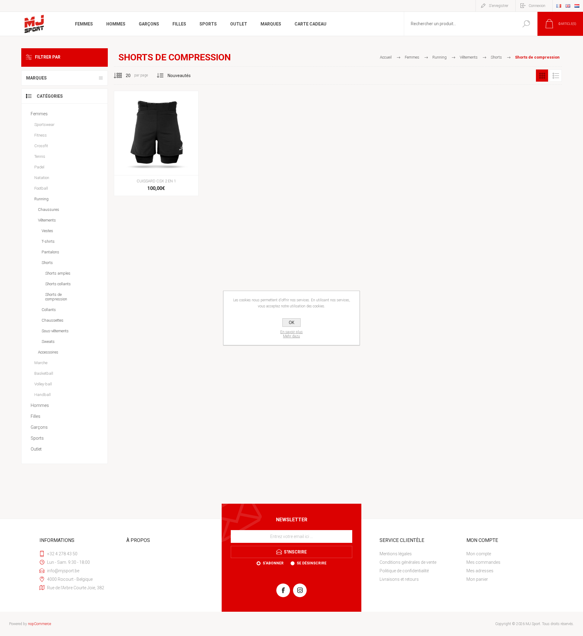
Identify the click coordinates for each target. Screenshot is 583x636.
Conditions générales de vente (408, 562)
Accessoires (48, 352)
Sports (37, 438)
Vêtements (47, 220)
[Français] (558, 6)
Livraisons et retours (399, 579)
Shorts (47, 262)
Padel (39, 167)
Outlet (36, 449)
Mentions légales (396, 553)
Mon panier (477, 579)
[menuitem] (421, 554)
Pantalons (50, 252)
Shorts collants (58, 284)
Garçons (39, 427)
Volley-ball (43, 384)
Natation (41, 177)
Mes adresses (479, 570)
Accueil (386, 57)
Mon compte (478, 553)
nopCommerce (39, 624)
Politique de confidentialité (404, 570)
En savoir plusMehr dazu (291, 334)
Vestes (47, 230)
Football (41, 188)
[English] (567, 6)
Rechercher (526, 24)
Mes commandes (483, 562)
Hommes (40, 405)
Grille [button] (542, 75)
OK (291, 322)
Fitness (40, 135)
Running (41, 199)
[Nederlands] (576, 6)
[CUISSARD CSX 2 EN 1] (156, 143)
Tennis (39, 156)
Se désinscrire (311, 563)
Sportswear (44, 124)
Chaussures (48, 209)
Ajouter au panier (156, 159)
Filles (35, 416)
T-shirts (48, 241)
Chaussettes (52, 320)
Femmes (39, 113)
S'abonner (273, 563)
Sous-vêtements (55, 331)
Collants (49, 309)
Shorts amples (57, 273)
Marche (40, 362)
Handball (42, 394)
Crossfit (41, 146)
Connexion (537, 6)
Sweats (48, 341)
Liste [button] (556, 75)
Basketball (43, 373)
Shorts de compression (56, 296)
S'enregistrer (498, 6)
